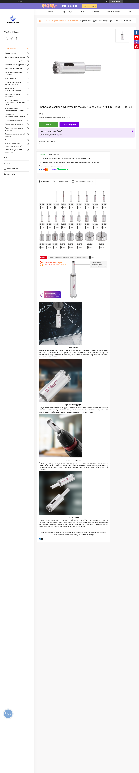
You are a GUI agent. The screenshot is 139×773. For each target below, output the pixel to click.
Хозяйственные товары (13, 140)
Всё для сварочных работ (14, 61)
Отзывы (7, 163)
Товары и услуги (10, 48)
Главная (51, 12)
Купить (48, 124)
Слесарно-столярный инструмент (13, 95)
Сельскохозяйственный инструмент (13, 73)
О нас (6, 158)
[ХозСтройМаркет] (16, 20)
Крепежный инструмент (13, 120)
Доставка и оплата (11, 169)
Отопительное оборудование (15, 65)
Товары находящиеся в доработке (13, 151)
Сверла (47, 21)
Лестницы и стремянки (13, 68)
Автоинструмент (11, 53)
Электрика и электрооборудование (13, 89)
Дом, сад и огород (11, 78)
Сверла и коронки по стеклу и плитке (65, 21)
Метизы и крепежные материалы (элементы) (13, 145)
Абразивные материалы (14, 124)
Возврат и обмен (10, 174)
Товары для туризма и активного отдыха (13, 83)
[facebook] (40, 539)
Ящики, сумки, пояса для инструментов (14, 129)
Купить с (66, 124)
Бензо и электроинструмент (15, 57)
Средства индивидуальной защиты (15, 135)
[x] (42, 539)
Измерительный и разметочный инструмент (14, 109)
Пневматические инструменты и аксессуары (15, 115)
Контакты (96, 12)
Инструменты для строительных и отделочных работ (15, 102)
